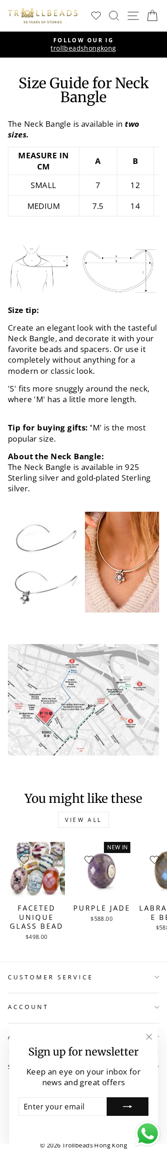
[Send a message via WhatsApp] (147, 1133)
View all (83, 820)
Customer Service (50, 977)
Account (28, 1007)
